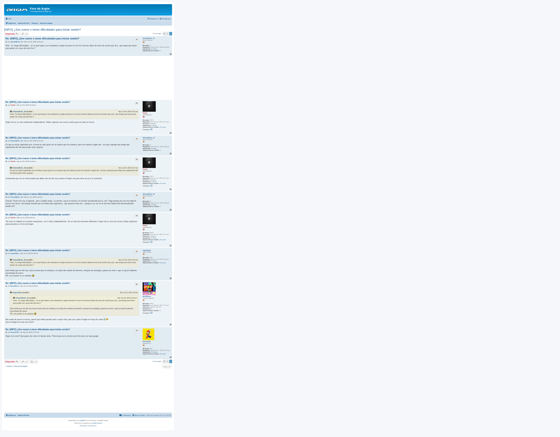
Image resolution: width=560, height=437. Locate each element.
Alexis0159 (147, 341)
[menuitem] (8, 19)
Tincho (145, 113)
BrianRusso (147, 296)
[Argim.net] (17, 9)
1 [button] (167, 33)
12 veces (163, 262)
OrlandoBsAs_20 (149, 38)
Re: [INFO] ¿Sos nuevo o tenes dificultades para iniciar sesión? (42, 38)
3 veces (153, 125)
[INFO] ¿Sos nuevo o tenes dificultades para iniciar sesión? (42, 29)
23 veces (163, 127)
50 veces (154, 352)
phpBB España (97, 423)
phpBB (82, 420)
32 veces (163, 354)
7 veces (153, 261)
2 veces (153, 49)
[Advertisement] (88, 77)
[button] (164, 33)
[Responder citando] (137, 39)
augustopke (147, 250)
